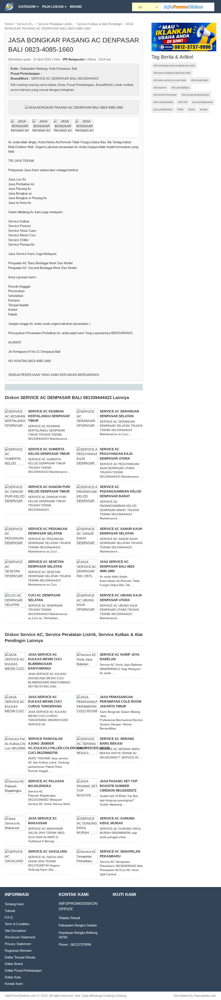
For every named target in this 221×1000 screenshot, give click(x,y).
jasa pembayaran (202, 102)
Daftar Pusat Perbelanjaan (23, 970)
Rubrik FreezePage (36, 20)
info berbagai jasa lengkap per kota (174, 65)
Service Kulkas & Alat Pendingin (99, 24)
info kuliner (159, 87)
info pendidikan (180, 87)
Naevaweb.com (205, 995)
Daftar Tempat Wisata (20, 957)
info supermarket (163, 102)
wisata (203, 109)
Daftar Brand (14, 964)
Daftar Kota (13, 977)
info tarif (182, 102)
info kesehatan (199, 80)
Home (9, 24)
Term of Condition (17, 924)
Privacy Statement (18, 944)
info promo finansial (165, 94)
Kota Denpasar (59, 68)
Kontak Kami (14, 984)
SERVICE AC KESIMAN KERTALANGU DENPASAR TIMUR (49, 415)
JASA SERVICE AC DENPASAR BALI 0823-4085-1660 (117, 566)
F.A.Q (9, 917)
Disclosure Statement (20, 937)
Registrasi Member (18, 950)
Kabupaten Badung (34, 68)
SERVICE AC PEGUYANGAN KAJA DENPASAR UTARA (116, 453)
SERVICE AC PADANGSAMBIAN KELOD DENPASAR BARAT (120, 491)
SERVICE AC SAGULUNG (47, 851)
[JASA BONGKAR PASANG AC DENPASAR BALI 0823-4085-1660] (74, 107)
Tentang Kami (14, 904)
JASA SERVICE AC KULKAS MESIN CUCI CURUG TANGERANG (45, 701)
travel (191, 109)
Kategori (27, 6)
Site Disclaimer (15, 930)
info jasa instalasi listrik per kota (172, 72)
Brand (76, 6)
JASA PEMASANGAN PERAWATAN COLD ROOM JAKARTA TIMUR (120, 701)
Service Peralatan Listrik (55, 24)
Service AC (25, 24)
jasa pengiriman (162, 109)
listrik (180, 109)
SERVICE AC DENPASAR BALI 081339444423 (64, 78)
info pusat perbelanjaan (195, 94)
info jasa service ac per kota (169, 80)
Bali (74, 68)
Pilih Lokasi (52, 6)
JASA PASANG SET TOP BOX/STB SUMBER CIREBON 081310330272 (118, 785)
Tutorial (10, 911)
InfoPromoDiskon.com (20, 995)
